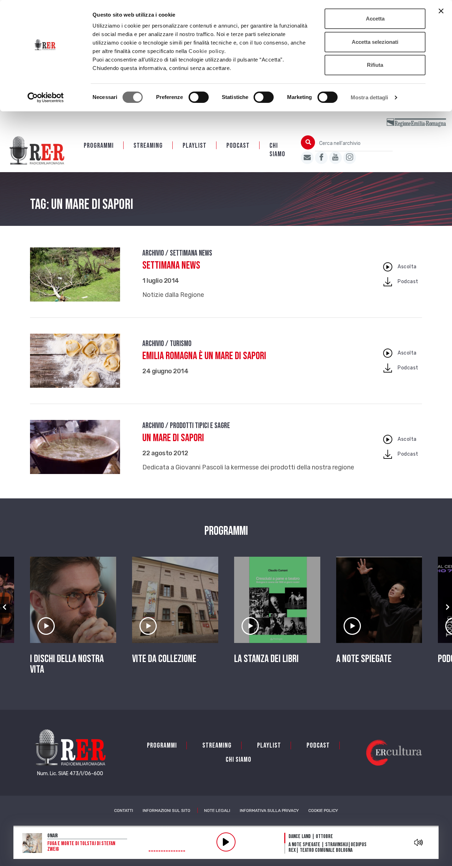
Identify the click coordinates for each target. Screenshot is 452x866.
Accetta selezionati (375, 42)
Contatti (123, 810)
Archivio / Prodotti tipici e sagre (186, 426)
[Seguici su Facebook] (321, 157)
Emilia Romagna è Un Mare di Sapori (204, 356)
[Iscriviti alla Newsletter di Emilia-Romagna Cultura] (307, 157)
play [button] (226, 842)
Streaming (148, 145)
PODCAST (238, 145)
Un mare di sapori (173, 438)
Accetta (375, 19)
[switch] (199, 97)
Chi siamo (277, 149)
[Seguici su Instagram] (349, 157)
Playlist (195, 145)
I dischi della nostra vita (67, 664)
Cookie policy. (207, 51)
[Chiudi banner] (441, 10)
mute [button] (418, 842)
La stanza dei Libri (266, 659)
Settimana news (171, 265)
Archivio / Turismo (166, 344)
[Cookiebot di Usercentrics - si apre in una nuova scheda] (46, 97)
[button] (4, 607)
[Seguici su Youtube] (335, 157)
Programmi (99, 145)
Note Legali (217, 810)
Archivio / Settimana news (177, 253)
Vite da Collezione (164, 659)
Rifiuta (375, 65)
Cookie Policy (323, 810)
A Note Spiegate (364, 659)
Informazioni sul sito (166, 810)
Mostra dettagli (369, 97)
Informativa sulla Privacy (269, 810)
